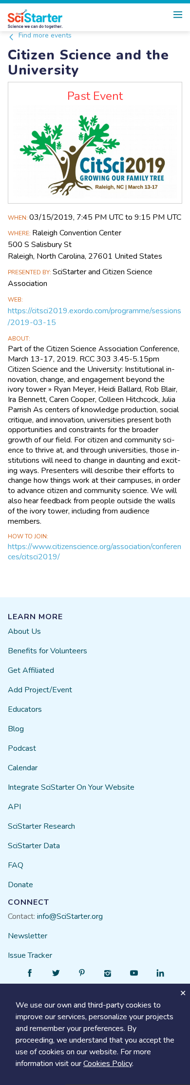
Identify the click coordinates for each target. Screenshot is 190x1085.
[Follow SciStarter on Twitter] (56, 973)
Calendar (23, 767)
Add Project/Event (40, 690)
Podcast (22, 748)
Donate (20, 884)
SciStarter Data (34, 845)
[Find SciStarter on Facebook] (30, 973)
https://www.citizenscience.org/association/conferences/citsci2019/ (94, 551)
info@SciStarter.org (70, 916)
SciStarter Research (41, 826)
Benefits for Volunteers (47, 651)
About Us (24, 631)
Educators (25, 709)
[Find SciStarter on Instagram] (108, 973)
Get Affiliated (31, 670)
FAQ (15, 865)
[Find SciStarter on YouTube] (134, 973)
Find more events (44, 35)
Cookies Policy (107, 1063)
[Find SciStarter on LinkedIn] (160, 973)
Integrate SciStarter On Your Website (71, 787)
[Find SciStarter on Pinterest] (82, 973)
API (14, 806)
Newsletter (27, 936)
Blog (16, 728)
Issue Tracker (30, 955)
